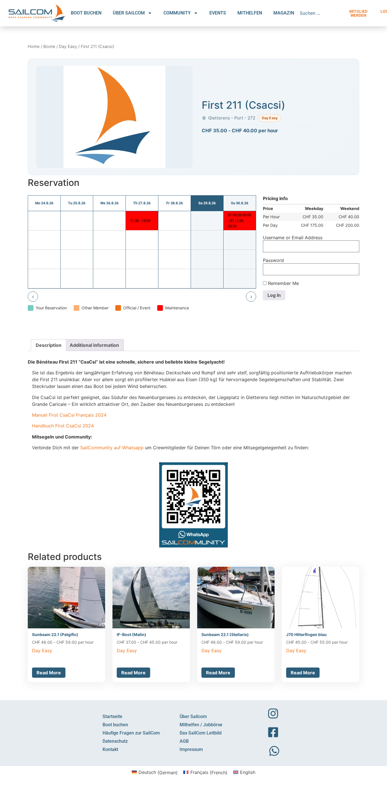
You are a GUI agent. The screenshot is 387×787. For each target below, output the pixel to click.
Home (34, 46)
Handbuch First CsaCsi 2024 (63, 426)
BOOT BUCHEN (86, 13)
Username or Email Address (292, 237)
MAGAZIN (283, 13)
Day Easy (68, 46)
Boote (49, 46)
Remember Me (283, 283)
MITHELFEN (249, 13)
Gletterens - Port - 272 (231, 118)
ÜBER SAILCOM (129, 13)
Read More (49, 672)
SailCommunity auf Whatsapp (112, 447)
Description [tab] (48, 345)
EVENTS (217, 13)
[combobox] (321, 13)
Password (273, 260)
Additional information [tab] (94, 345)
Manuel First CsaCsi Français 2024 (69, 415)
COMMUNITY (177, 13)
